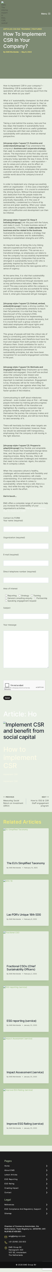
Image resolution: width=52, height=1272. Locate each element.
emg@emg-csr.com (17, 1236)
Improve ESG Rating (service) (25, 1123)
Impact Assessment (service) (25, 1072)
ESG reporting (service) (21, 1020)
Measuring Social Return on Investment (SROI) (13, 801)
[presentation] (26, 843)
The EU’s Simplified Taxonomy (26, 863)
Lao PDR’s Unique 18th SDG (24, 914)
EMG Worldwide (12, 52)
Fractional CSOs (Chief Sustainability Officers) (21, 968)
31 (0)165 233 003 (18, 1242)
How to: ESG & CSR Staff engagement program (40, 801)
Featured (37, 29)
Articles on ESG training (16, 29)
